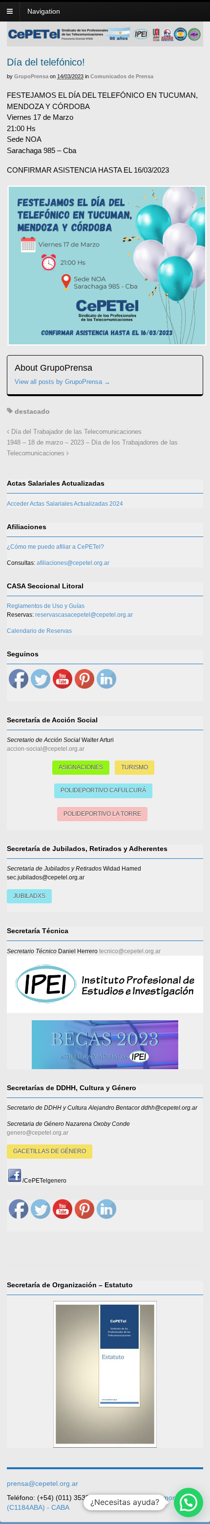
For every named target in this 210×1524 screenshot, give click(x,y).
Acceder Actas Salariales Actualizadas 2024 (65, 503)
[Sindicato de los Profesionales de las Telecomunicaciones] (105, 39)
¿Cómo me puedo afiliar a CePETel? (55, 546)
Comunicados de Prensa (121, 76)
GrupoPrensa (31, 76)
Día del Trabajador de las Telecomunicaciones (75, 431)
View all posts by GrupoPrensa (62, 381)
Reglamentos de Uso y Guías (45, 606)
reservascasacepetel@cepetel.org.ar (84, 614)
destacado (32, 411)
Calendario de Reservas (39, 631)
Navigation (43, 11)
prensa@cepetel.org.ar (42, 1483)
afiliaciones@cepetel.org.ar (73, 563)
